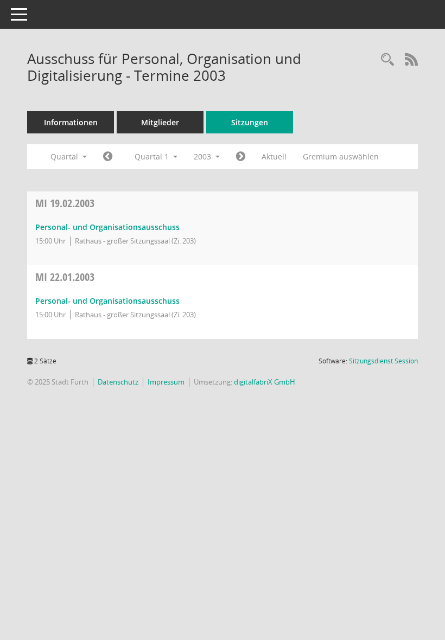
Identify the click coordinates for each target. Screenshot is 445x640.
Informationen (71, 122)
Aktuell (274, 156)
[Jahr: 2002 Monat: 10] (107, 157)
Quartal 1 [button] (153, 156)
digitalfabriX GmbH (264, 382)
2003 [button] (203, 156)
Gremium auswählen (341, 156)
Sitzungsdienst (383, 361)
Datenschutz (118, 382)
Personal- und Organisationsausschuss (107, 227)
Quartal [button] (65, 156)
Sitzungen (249, 122)
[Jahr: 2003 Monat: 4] (240, 157)
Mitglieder (160, 122)
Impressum (166, 382)
